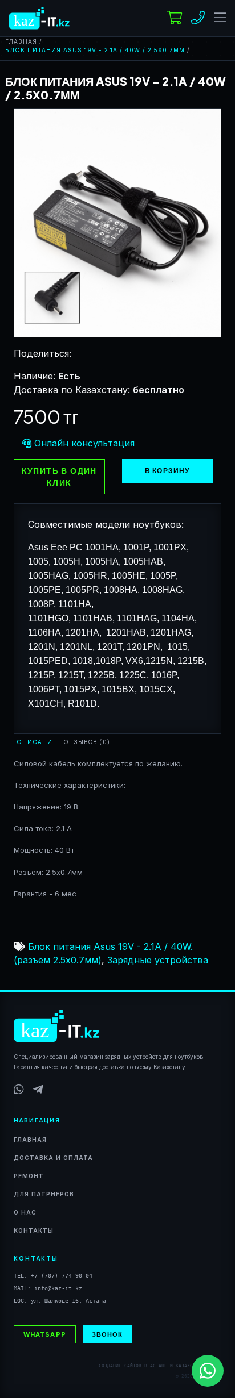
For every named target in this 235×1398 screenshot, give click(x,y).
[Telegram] (38, 1089)
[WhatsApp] (19, 1089)
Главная (21, 41)
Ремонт (29, 1175)
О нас (25, 1212)
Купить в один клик (59, 476)
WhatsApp (44, 1334)
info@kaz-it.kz (58, 1288)
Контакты (34, 1230)
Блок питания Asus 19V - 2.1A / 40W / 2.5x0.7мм (95, 50)
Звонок (107, 1334)
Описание (37, 742)
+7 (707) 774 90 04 (61, 1275)
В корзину (167, 470)
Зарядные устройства (157, 960)
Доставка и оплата (53, 1157)
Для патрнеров (44, 1194)
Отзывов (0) (87, 742)
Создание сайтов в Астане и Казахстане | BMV (160, 1365)
